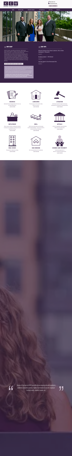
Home (13, 9)
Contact (58, 9)
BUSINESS (12, 102)
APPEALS (59, 124)
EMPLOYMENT (12, 124)
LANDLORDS (36, 102)
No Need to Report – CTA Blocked (45, 57)
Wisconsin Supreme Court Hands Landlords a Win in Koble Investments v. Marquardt (51, 51)
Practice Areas (31, 9)
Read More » (40, 54)
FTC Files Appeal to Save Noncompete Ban (47, 61)
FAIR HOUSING (36, 148)
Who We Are (20, 9)
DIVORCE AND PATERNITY (59, 148)
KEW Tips (51, 9)
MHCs (36, 124)
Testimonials (42, 9)
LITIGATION (59, 102)
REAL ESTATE (12, 148)
